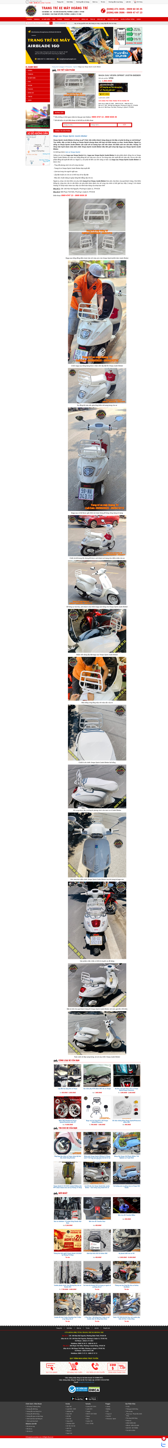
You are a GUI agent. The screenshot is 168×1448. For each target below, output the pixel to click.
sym (53, 19)
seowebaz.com (37, 1437)
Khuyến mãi (106, 1328)
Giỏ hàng (139, 2)
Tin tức (103, 2)
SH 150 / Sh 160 (70, 1426)
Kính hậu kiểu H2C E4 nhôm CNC (97, 1253)
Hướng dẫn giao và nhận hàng (35, 1416)
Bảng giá (85, 19)
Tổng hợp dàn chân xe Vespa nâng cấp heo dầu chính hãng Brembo (67, 1157)
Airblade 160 (69, 1411)
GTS (107, 1411)
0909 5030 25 (111, 117)
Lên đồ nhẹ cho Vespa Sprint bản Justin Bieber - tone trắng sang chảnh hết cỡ (97, 1186)
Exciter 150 (89, 1421)
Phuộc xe (128, 1420)
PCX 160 (68, 1418)
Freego (88, 1411)
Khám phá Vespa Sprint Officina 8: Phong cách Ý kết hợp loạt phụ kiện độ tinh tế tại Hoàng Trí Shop (97, 1157)
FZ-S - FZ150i (89, 1423)
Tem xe (92, 19)
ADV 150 (68, 1428)
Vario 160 (69, 1414)
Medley (108, 1409)
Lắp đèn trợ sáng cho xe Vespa (67, 1089)
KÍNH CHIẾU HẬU (131, 1423)
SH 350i (68, 1416)
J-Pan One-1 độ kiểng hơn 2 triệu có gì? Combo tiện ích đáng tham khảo (97, 1318)
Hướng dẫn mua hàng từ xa (34, 1411)
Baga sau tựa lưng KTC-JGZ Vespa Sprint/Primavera (97, 1121)
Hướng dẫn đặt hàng (32, 1409)
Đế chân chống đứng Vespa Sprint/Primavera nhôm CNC (126, 1121)
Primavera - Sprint (71, 67)
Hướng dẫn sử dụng (82, 2)
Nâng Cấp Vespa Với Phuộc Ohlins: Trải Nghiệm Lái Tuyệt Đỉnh (126, 1157)
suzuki (59, 19)
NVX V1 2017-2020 (91, 1414)
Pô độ (127, 1406)
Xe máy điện (46, 19)
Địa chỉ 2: (66, 1346)
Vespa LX (109, 1414)
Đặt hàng (105, 94)
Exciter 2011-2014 (91, 1406)
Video (139, 19)
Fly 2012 (108, 1416)
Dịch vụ (95, 2)
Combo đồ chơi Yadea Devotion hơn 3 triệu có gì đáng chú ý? (67, 1318)
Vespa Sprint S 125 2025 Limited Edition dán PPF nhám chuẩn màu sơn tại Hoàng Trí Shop (67, 1186)
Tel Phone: (78, 1341)
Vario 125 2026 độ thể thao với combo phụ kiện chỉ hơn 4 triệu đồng (126, 1318)
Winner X (68, 1431)
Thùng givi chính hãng (132, 1409)
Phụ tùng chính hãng (131, 1418)
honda (29, 19)
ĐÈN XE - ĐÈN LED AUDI (132, 1425)
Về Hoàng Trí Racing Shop (33, 1406)
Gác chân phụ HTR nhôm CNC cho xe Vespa (97, 1089)
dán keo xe (101, 19)
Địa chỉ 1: (65, 1336)
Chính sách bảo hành (32, 1421)
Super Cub (69, 1433)
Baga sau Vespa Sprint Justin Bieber (70, 136)
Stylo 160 (68, 1406)
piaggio (67, 19)
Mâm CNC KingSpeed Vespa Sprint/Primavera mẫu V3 (68, 1121)
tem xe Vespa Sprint (72, 152)
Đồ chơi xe (29, 1429)
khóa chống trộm (127, 19)
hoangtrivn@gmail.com (86, 1382)
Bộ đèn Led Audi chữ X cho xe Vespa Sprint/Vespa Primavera (126, 1089)
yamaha (37, 19)
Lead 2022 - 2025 (71, 1409)
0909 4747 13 (97, 117)
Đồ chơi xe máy (31, 1426)
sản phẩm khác (113, 19)
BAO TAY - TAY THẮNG (132, 1428)
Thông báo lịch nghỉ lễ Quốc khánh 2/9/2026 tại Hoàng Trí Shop (68, 1254)
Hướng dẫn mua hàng (116, 2)
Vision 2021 (69, 1421)
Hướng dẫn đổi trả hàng (33, 1414)
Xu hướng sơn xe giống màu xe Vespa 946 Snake (126, 1186)
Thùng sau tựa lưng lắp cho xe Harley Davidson (126, 1286)
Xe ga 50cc (75, 19)
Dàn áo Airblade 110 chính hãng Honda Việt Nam (67, 1222)
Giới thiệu (70, 2)
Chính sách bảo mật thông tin (34, 1418)
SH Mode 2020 (70, 1423)
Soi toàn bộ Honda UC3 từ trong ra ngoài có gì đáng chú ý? (97, 1286)
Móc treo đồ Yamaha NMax (126, 1215)
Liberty (108, 1406)
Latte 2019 (89, 1409)
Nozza (88, 1416)
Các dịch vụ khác (130, 1430)
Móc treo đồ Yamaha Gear (97, 1221)
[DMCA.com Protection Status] (94, 1389)
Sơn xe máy (129, 1411)
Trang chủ (60, 2)
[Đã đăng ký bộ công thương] (78, 1389)
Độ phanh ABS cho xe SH (126, 1253)
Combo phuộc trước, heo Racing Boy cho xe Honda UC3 (67, 1286)
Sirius (87, 1418)
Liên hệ (128, 2)
